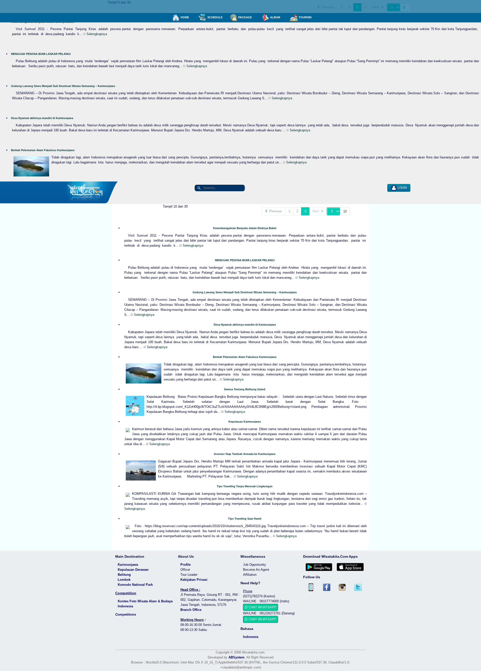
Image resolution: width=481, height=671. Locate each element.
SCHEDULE (214, 17)
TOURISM (304, 17)
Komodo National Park (135, 585)
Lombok (124, 580)
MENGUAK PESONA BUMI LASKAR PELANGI (41, 53)
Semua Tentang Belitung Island (244, 389)
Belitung (124, 575)
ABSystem (236, 657)
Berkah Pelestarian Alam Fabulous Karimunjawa (42, 150)
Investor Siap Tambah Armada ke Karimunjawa (244, 453)
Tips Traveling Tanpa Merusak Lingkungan (245, 486)
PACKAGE (244, 17)
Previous (274, 211)
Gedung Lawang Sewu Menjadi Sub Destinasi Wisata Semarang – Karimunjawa (63, 85)
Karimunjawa (128, 564)
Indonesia (250, 637)
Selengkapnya (96, 34)
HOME (184, 17)
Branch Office (190, 610)
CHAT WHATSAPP (262, 607)
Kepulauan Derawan (133, 569)
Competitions (125, 614)
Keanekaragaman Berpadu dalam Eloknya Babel (244, 228)
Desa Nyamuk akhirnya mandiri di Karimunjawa (42, 118)
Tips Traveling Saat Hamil (244, 518)
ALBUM (274, 17)
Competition (125, 593)
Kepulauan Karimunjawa (244, 421)
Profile (185, 564)
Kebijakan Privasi (193, 580)
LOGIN (402, 187)
